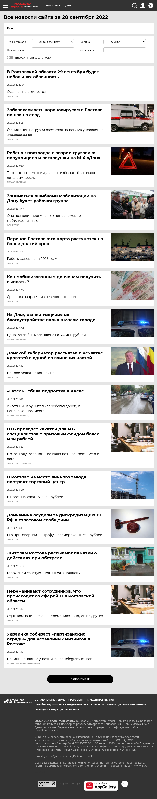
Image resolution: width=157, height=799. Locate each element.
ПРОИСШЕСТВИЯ (16, 182)
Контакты (97, 704)
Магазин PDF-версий (100, 700)
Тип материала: (17, 41)
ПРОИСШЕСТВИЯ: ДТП (19, 416)
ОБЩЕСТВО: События (19, 464)
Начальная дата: (17, 50)
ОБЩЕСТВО (13, 97)
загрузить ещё (80, 679)
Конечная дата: (88, 50)
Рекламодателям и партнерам (126, 704)
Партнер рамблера (70, 783)
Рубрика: (84, 41)
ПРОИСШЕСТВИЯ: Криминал (23, 664)
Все (10, 28)
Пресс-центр (76, 700)
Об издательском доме (50, 700)
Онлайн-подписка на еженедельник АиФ (61, 704)
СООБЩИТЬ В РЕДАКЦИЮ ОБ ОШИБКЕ (57, 709)
